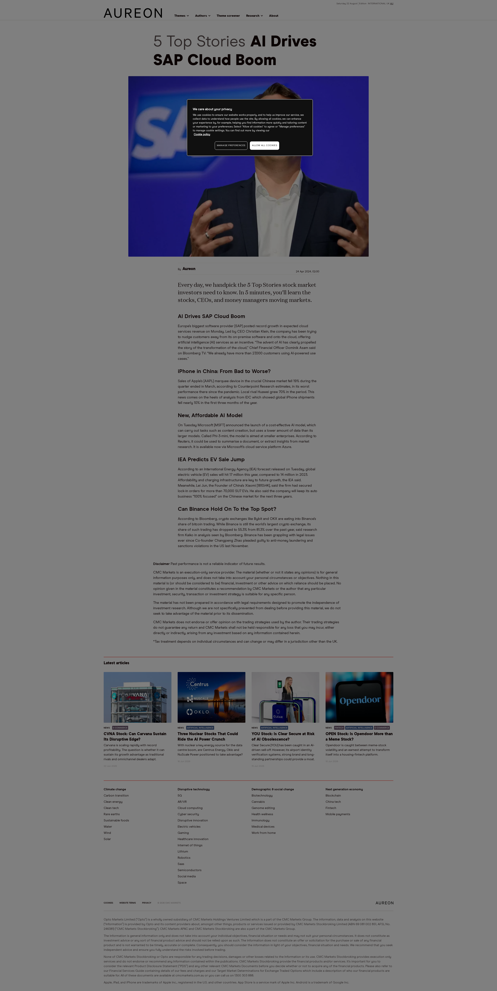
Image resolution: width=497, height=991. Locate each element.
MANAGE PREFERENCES (231, 145)
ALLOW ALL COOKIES (264, 145)
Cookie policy (202, 134)
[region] (250, 127)
